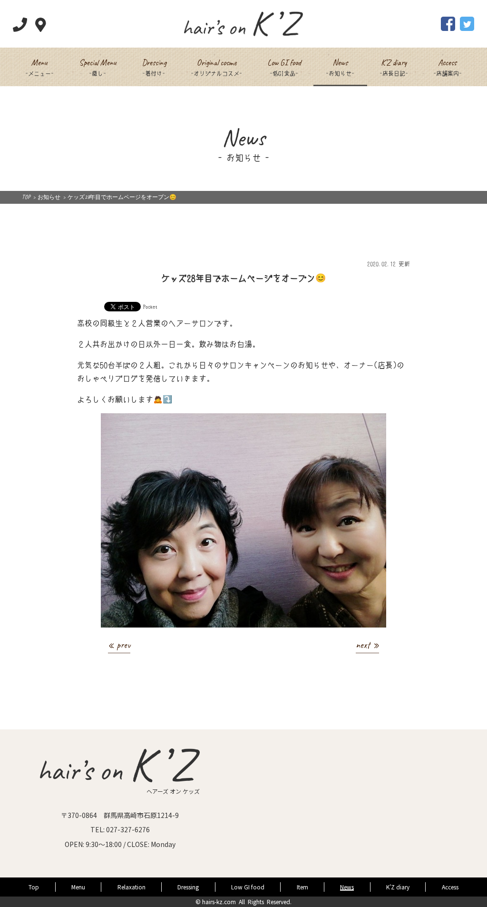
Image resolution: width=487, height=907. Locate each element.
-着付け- (154, 66)
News (347, 887)
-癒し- (98, 66)
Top (34, 887)
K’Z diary (397, 887)
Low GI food (247, 887)
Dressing (188, 887)
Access (450, 887)
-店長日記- (394, 66)
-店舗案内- (447, 66)
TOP (26, 197)
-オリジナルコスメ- (216, 66)
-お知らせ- (340, 66)
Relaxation (131, 887)
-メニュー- (39, 66)
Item (302, 887)
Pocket (150, 306)
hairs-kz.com (219, 901)
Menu (78, 887)
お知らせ (49, 197)
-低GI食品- (284, 66)
